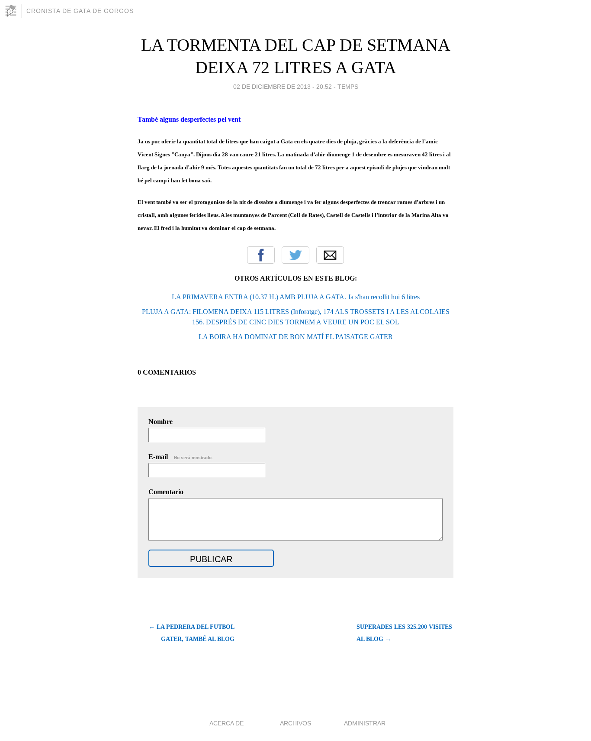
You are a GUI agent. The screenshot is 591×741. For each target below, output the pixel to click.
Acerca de (226, 723)
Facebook (261, 255)
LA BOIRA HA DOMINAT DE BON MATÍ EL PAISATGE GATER (296, 336)
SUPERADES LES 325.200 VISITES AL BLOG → (404, 633)
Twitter (295, 255)
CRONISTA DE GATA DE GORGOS (80, 10)
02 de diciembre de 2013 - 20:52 (282, 86)
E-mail (180, 456)
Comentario (165, 491)
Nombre (160, 421)
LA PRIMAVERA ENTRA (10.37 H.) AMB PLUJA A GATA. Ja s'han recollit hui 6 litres (296, 297)
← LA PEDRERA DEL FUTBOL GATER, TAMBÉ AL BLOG (191, 633)
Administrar (364, 723)
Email (330, 255)
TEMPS (347, 86)
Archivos (295, 723)
